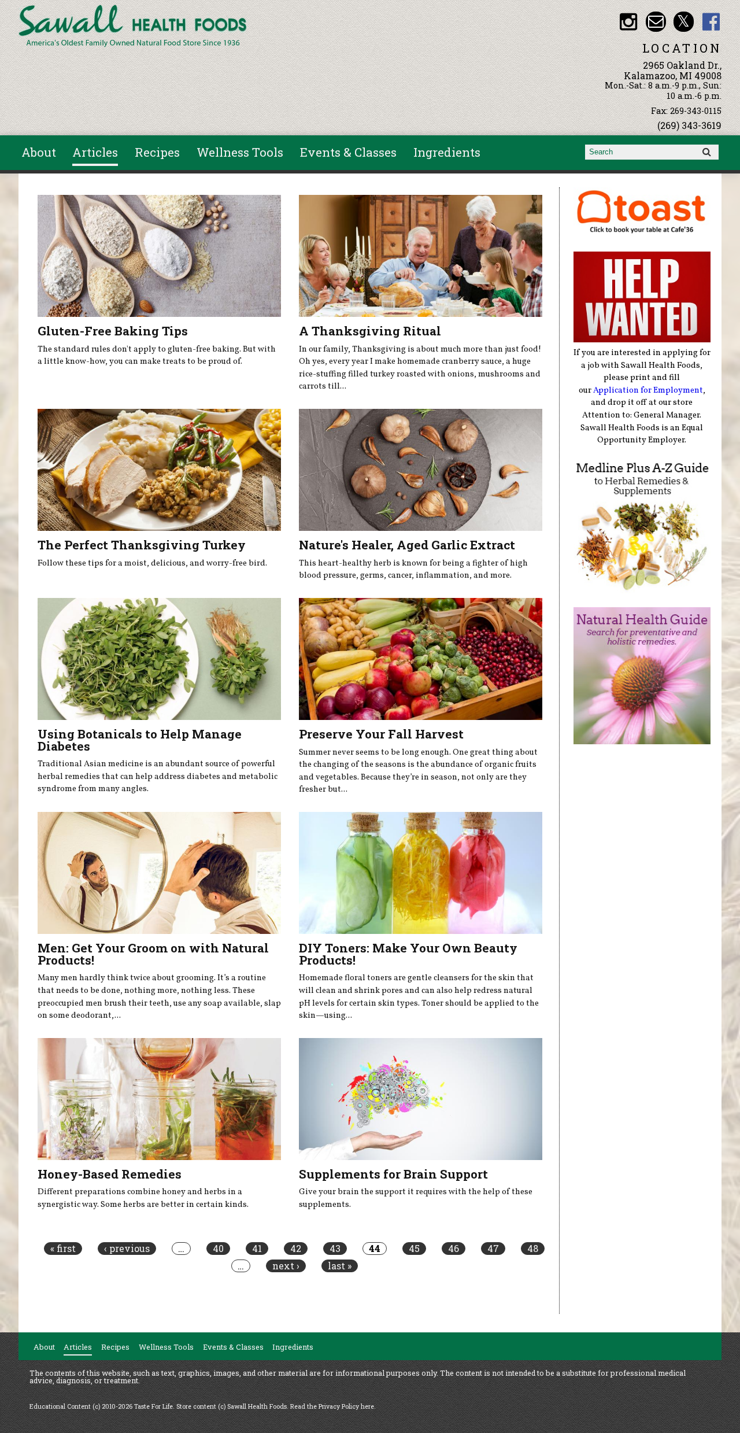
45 (414, 1248)
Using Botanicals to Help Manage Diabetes (140, 740)
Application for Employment (648, 390)
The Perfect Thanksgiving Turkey (142, 545)
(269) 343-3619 (689, 125)
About (38, 152)
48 (532, 1248)
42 (295, 1248)
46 (453, 1248)
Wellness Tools (240, 152)
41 (257, 1248)
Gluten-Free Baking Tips (113, 331)
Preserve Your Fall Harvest (381, 734)
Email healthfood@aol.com (656, 22)
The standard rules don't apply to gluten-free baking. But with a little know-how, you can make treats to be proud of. (157, 356)
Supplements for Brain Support (393, 1174)
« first (63, 1248)
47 (493, 1248)
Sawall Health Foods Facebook (711, 22)
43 (335, 1248)
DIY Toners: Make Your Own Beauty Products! (408, 954)
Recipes (157, 152)
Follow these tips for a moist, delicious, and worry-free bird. (152, 563)
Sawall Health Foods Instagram (628, 22)
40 (218, 1248)
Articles (95, 152)
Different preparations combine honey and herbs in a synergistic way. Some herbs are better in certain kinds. (143, 1198)
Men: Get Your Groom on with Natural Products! (153, 954)
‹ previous (127, 1248)
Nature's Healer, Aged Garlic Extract (407, 545)
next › (285, 1266)
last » (340, 1266)
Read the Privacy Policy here (332, 1406)
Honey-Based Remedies (110, 1174)
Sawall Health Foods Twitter (684, 22)
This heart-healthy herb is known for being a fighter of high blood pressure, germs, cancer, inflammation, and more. (413, 569)
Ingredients (446, 152)
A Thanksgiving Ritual (370, 331)
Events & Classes (348, 152)
